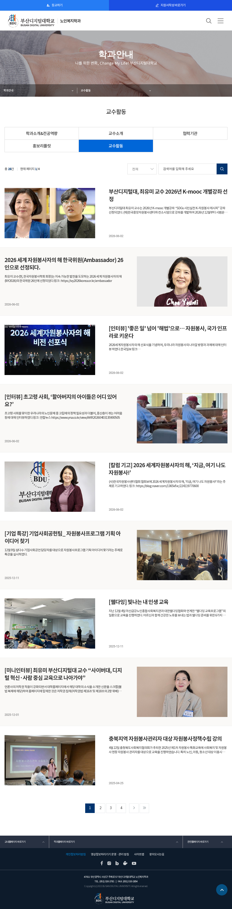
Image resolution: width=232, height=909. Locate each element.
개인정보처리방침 (76, 854)
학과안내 (8, 90)
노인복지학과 (70, 21)
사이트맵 (139, 854)
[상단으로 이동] (221, 891)
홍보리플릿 (42, 146)
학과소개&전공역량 (42, 133)
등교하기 (57, 5)
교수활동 (86, 90)
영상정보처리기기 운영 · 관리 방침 (110, 854)
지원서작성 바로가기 (173, 5)
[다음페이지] (134, 808)
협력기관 (190, 133)
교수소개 (116, 133)
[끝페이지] (144, 808)
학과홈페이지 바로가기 (64, 841)
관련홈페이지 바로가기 (197, 841)
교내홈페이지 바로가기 (15, 841)
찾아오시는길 (156, 854)
